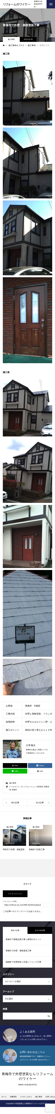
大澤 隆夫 (30, 745)
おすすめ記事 (40, 930)
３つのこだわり (26, 1097)
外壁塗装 (39, 787)
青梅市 (14, 790)
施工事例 (11, 39)
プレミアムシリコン (28, 787)
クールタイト (14, 787)
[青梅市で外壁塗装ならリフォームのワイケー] (17, 4)
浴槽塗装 (13, 1097)
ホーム (3, 1097)
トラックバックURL (10, 901)
